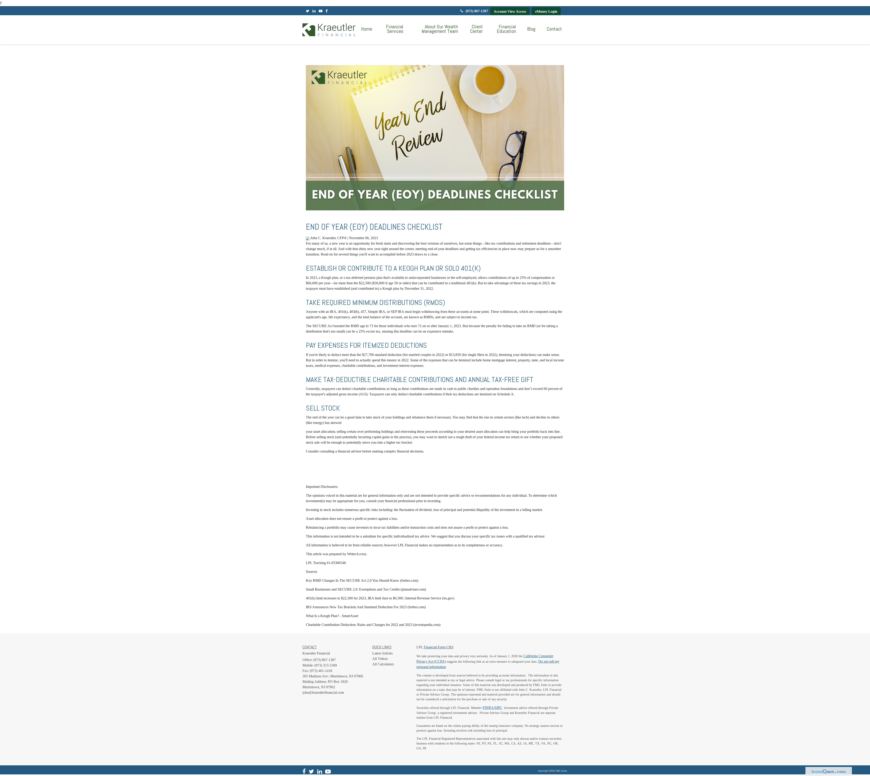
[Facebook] (327, 11)
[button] (393, 29)
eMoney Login (546, 11)
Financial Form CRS (438, 647)
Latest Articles (382, 653)
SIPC (498, 708)
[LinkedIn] (314, 11)
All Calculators (383, 664)
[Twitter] (307, 11)
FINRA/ (489, 708)
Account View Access (510, 11)
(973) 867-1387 (477, 11)
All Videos (380, 659)
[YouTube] (320, 11)
